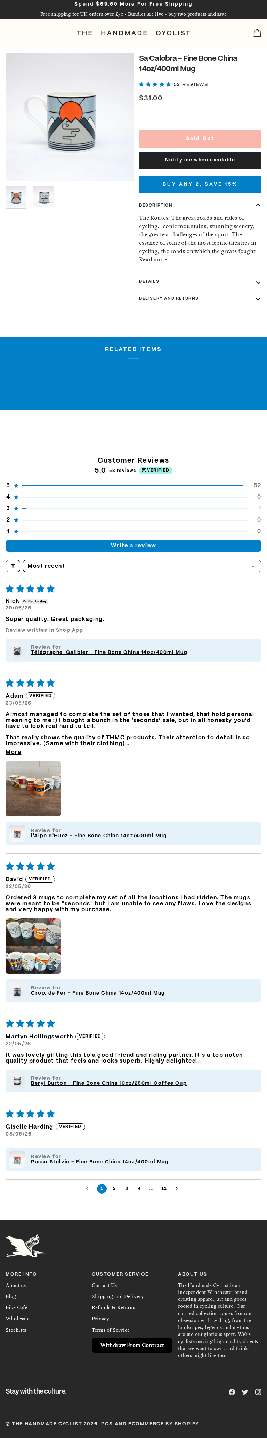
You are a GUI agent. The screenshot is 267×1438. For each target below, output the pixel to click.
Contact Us (104, 1285)
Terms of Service (111, 1330)
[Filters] (13, 566)
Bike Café (16, 1307)
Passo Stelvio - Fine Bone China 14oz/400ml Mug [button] (100, 1161)
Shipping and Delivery (118, 1296)
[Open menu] (16, 33)
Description (156, 205)
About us (16, 1285)
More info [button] (21, 1274)
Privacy (100, 1318)
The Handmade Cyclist (47, 1424)
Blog (11, 1296)
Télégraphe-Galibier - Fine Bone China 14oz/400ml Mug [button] (109, 652)
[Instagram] (258, 1392)
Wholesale (18, 1318)
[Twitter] (245, 1392)
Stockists (16, 1330)
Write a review (133, 545)
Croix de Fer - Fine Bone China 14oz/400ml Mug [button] (98, 993)
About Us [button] (192, 1274)
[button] (156, 84)
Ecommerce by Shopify (163, 1424)
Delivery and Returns (169, 298)
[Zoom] (70, 117)
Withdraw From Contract (132, 1345)
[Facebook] (232, 1392)
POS (107, 1424)
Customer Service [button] (120, 1274)
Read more (153, 259)
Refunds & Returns (113, 1307)
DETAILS (149, 281)
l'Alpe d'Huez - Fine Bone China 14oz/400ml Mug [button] (99, 835)
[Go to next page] (178, 1189)
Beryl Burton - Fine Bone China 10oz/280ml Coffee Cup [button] (109, 1083)
